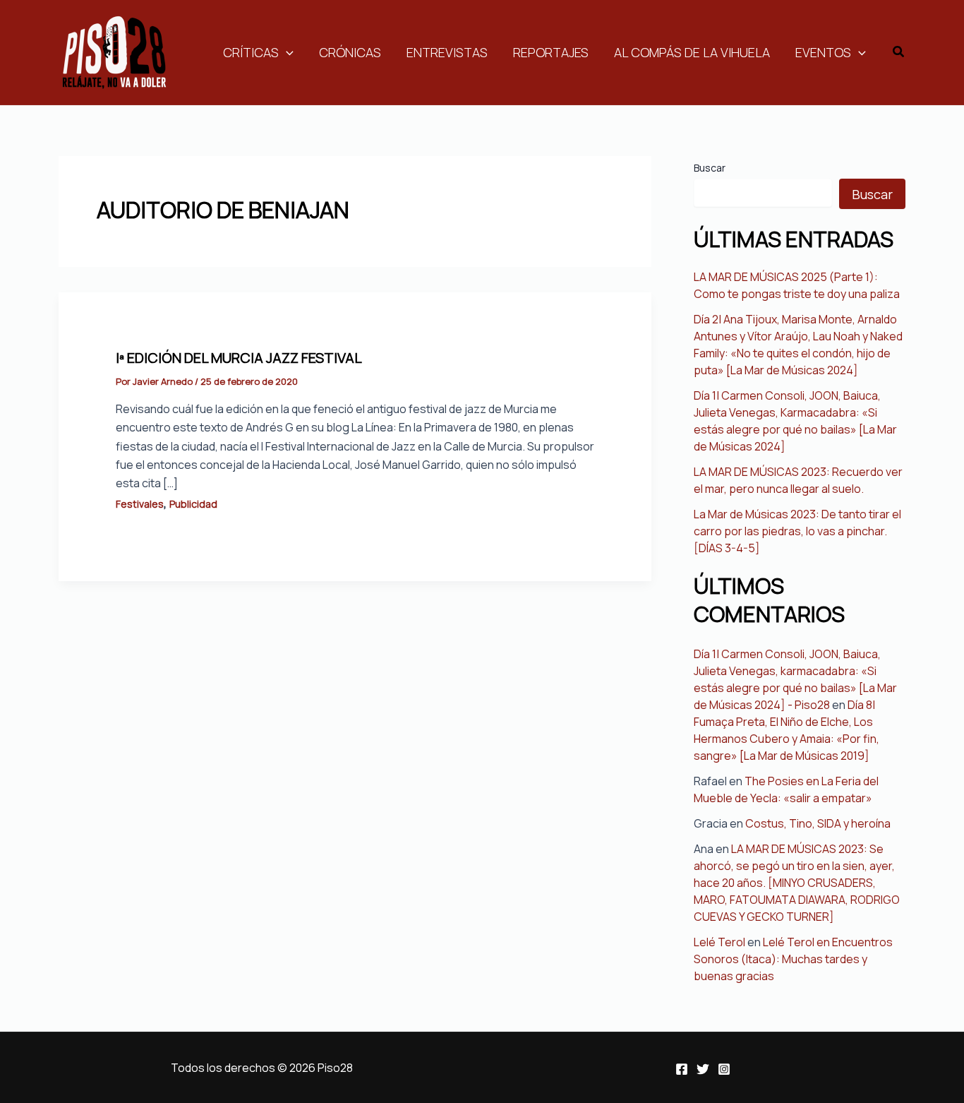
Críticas (251, 52)
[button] (899, 52)
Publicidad (193, 504)
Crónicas (350, 52)
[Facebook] (681, 1069)
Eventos (823, 52)
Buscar (709, 167)
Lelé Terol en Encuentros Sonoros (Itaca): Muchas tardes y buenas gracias (793, 959)
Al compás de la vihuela (692, 52)
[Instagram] (724, 1069)
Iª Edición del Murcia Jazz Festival (239, 357)
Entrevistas (447, 52)
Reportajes (551, 52)
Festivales (140, 504)
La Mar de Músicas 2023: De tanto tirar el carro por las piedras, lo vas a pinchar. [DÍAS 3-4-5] (797, 531)
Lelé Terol (719, 942)
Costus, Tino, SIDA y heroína (818, 823)
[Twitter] (703, 1069)
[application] (286, 52)
